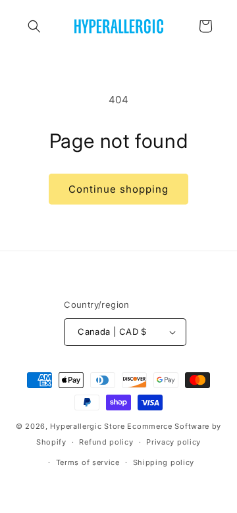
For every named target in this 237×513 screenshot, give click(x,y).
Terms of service (88, 462)
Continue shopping (118, 189)
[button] (34, 26)
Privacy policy (173, 442)
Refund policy (106, 442)
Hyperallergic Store (87, 426)
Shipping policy (164, 462)
